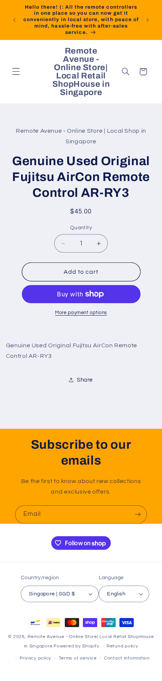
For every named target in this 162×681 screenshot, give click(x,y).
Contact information (127, 658)
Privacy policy (35, 658)
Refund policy (122, 646)
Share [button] (85, 380)
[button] (15, 71)
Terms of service (78, 658)
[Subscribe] (138, 514)
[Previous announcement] (14, 20)
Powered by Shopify (76, 646)
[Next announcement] (147, 20)
